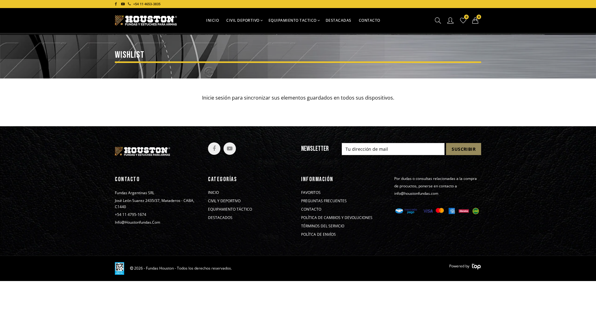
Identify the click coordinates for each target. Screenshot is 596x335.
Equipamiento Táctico (230, 209)
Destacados (220, 217)
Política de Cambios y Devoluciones (336, 217)
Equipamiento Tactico (293, 20)
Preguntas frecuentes (324, 201)
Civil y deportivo (224, 201)
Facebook (214, 148)
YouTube (230, 148)
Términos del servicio (322, 226)
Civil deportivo (243, 20)
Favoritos (311, 192)
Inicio (212, 20)
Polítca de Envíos (318, 234)
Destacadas (338, 20)
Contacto (369, 20)
